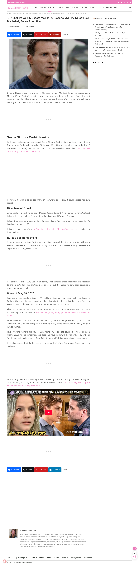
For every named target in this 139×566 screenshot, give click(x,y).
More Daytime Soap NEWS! (106, 18)
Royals (93, 8)
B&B (55, 8)
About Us (34, 558)
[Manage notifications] (5, 561)
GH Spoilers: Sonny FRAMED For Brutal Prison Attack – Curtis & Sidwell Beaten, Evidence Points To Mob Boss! (113, 41)
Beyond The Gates (79, 8)
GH (49, 8)
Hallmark (107, 8)
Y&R (67, 8)
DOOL (61, 8)
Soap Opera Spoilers (21, 558)
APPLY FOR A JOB (52, 558)
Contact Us (64, 558)
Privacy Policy (76, 558)
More (116, 8)
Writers (41, 558)
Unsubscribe (87, 558)
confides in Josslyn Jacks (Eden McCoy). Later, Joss (56, 229)
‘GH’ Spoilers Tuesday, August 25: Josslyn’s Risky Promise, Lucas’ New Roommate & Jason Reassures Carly (112, 27)
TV (99, 8)
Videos (43, 8)
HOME (35, 8)
